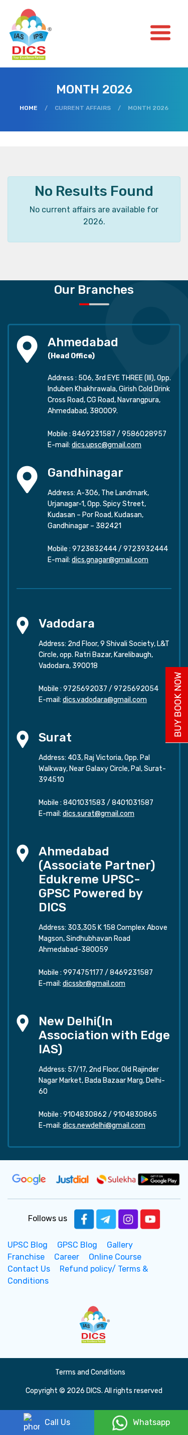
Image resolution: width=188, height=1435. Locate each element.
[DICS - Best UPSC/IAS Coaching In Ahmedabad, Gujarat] (94, 1323)
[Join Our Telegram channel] (106, 1218)
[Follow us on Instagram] (128, 1218)
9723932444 (145, 549)
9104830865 (135, 1114)
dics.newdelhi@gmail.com (104, 1125)
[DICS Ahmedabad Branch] (27, 348)
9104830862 (85, 1114)
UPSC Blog (28, 1245)
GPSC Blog (77, 1245)
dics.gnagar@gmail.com (110, 560)
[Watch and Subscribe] (150, 1218)
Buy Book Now (177, 704)
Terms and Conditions (90, 1372)
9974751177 (83, 972)
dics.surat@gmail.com (98, 813)
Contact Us (29, 1269)
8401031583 (84, 802)
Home (29, 107)
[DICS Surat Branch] (23, 738)
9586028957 (144, 434)
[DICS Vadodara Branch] (23, 624)
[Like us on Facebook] (84, 1218)
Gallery (120, 1245)
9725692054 (136, 689)
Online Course (115, 1257)
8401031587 (132, 802)
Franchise (26, 1257)
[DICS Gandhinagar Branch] (27, 478)
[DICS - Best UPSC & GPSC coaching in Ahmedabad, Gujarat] (39, 33)
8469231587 (93, 434)
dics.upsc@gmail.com (106, 445)
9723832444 (94, 549)
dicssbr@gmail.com (94, 983)
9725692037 (85, 689)
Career (66, 1257)
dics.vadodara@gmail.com (105, 700)
